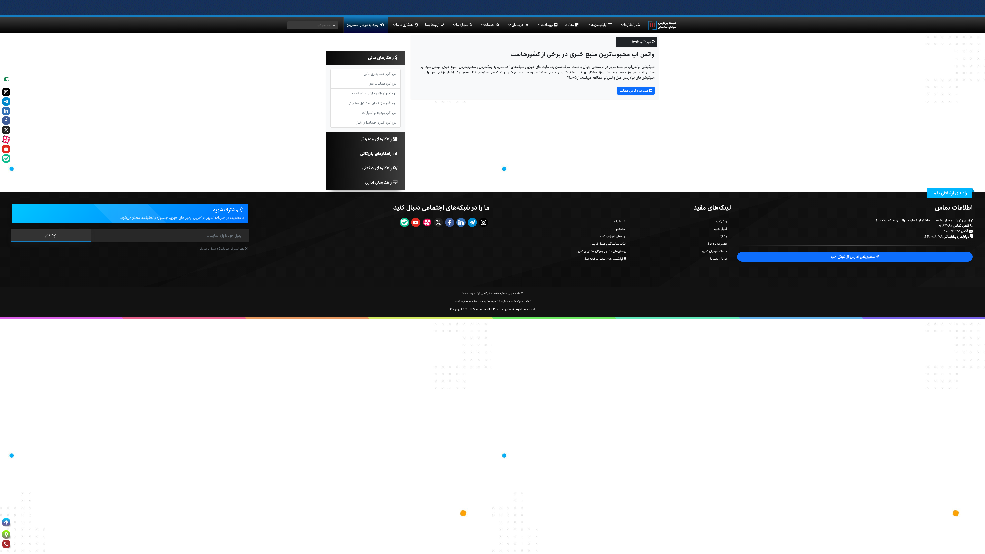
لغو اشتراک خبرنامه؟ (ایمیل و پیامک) (221, 248)
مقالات (569, 25)
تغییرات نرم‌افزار (717, 243)
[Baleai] (6, 158)
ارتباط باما (432, 25)
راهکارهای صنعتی (377, 168)
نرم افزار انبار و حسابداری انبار (376, 122)
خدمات (489, 25)
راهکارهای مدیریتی (376, 139)
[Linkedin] (6, 111)
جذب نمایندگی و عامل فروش (608, 243)
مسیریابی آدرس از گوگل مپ (853, 256)
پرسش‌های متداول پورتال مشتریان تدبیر (601, 251)
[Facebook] (6, 120)
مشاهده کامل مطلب (634, 90)
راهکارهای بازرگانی (376, 154)
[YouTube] (6, 149)
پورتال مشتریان (717, 258)
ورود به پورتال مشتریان (362, 25)
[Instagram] (6, 92)
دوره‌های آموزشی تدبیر (612, 236)
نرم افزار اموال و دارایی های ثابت (374, 93)
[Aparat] (6, 139)
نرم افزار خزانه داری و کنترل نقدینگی (371, 103)
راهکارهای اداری (379, 182)
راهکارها (629, 25)
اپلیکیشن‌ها (599, 25)
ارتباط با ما (619, 221)
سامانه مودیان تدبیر (714, 251)
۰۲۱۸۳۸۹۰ (945, 226)
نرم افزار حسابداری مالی (379, 74)
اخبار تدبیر (720, 228)
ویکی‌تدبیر (721, 221)
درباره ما (462, 25)
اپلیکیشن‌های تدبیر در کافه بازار (603, 258)
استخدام (621, 228)
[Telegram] (6, 101)
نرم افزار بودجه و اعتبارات (379, 113)
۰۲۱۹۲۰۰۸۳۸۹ (933, 236)
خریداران (517, 25)
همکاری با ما (404, 25)
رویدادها (547, 25)
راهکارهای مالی (381, 58)
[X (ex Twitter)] (6, 130)
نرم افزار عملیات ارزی (382, 83)
